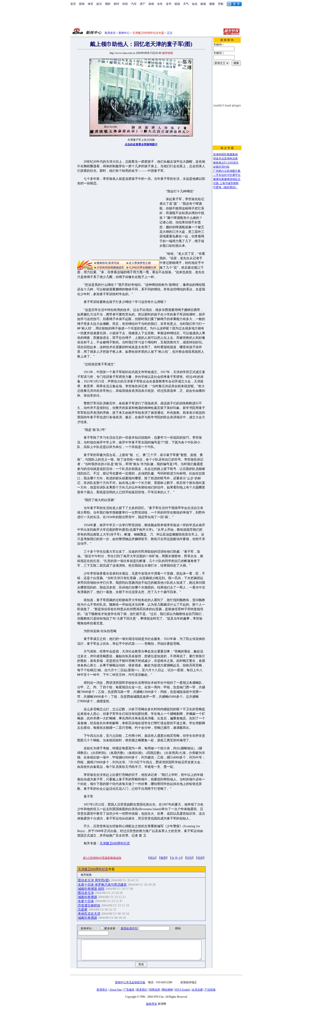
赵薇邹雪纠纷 (221, 166)
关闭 (200, 857)
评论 (152, 857)
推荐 (163, 857)
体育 (90, 3)
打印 (189, 857)
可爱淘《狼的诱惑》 (225, 187)
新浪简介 (102, 989)
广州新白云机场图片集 (227, 170)
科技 (125, 3)
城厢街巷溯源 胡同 (91, 889)
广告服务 (129, 989)
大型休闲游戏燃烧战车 (110, 267)
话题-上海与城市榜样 (226, 183)
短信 (194, 3)
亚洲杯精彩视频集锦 (225, 154)
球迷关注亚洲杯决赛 (225, 158)
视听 (108, 3)
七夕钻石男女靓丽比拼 (142, 267)
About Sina (115, 989)
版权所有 (151, 1003)
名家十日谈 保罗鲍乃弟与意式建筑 (102, 884)
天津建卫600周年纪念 (115, 843)
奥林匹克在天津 (89, 913)
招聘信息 (154, 989)
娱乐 (99, 3)
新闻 (82, 3)
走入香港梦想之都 (140, 263)
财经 (116, 3)
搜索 (212, 3)
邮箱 (203, 3)
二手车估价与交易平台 (227, 175)
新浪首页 (110, 32)
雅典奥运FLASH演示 (225, 162)
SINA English (182, 989)
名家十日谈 (86, 901)
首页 (73, 3)
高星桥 (82, 909)
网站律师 (167, 989)
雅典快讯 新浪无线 (108, 263)
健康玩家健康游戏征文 (227, 179)
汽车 (134, 3)
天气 (186, 3)
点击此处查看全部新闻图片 (141, 144)
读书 (168, 3)
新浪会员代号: (129, 928)
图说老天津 (86, 893)
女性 (160, 3)
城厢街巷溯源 (87, 897)
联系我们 (141, 989)
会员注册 (197, 989)
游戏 (151, 3)
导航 (220, 3)
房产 (142, 3)
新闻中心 (124, 32)
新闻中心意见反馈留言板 (130, 982)
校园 (177, 3)
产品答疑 (210, 989)
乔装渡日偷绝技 (89, 905)
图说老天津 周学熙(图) (94, 880)
